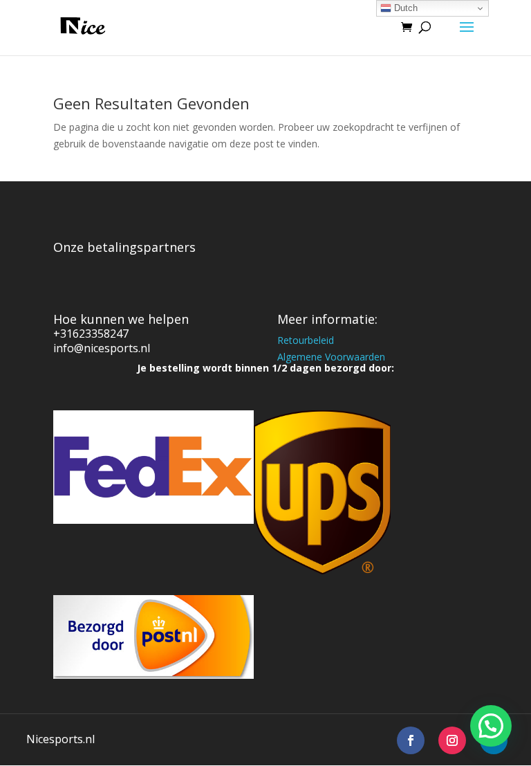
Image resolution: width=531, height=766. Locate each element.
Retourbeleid (305, 340)
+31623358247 (91, 333)
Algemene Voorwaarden (331, 356)
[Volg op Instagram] (452, 740)
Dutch (404, 8)
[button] (491, 726)
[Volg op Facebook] (411, 740)
